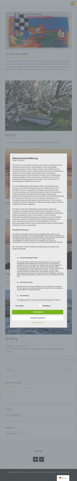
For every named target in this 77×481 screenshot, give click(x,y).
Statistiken (46, 306)
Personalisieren (38, 322)
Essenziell (19, 306)
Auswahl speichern (37, 318)
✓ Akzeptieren (37, 312)
